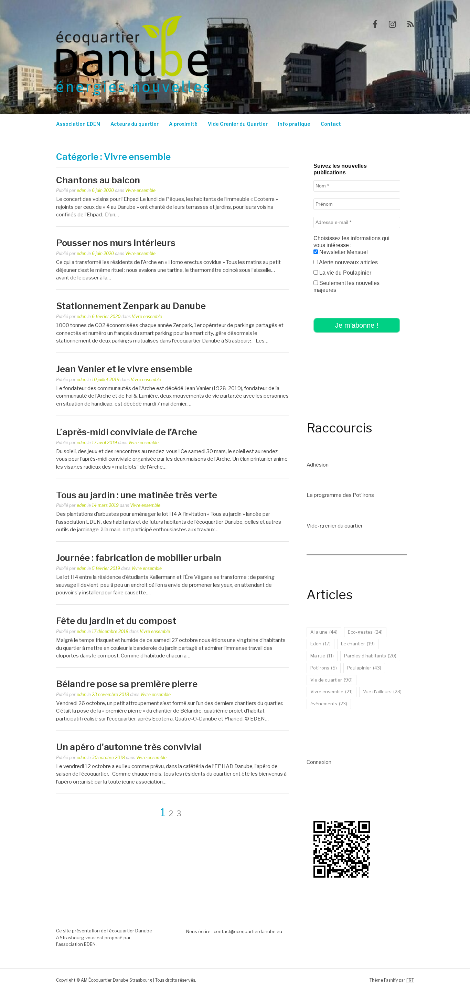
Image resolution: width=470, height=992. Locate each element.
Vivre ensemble (140, 190)
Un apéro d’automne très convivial (128, 747)
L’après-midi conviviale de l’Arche (126, 432)
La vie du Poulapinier (344, 273)
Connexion (319, 762)
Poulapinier (364, 668)
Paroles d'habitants (370, 655)
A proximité (183, 124)
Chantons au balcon (98, 180)
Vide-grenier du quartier (335, 526)
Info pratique (294, 124)
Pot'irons (323, 668)
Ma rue (322, 655)
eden (81, 190)
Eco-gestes (365, 632)
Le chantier (358, 643)
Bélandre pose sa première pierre (126, 683)
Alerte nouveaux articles (348, 262)
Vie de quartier (331, 680)
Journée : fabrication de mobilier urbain (138, 557)
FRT (410, 980)
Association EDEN (78, 124)
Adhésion (318, 465)
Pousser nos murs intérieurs (115, 242)
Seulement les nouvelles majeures (346, 286)
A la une (324, 632)
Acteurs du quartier (134, 124)
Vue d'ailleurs (382, 691)
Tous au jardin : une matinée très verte (136, 495)
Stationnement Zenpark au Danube (131, 305)
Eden (320, 643)
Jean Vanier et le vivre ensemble (124, 369)
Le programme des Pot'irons (340, 495)
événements (328, 703)
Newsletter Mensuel (343, 252)
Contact (331, 124)
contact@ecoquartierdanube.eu (248, 931)
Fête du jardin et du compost (116, 620)
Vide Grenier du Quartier (238, 124)
